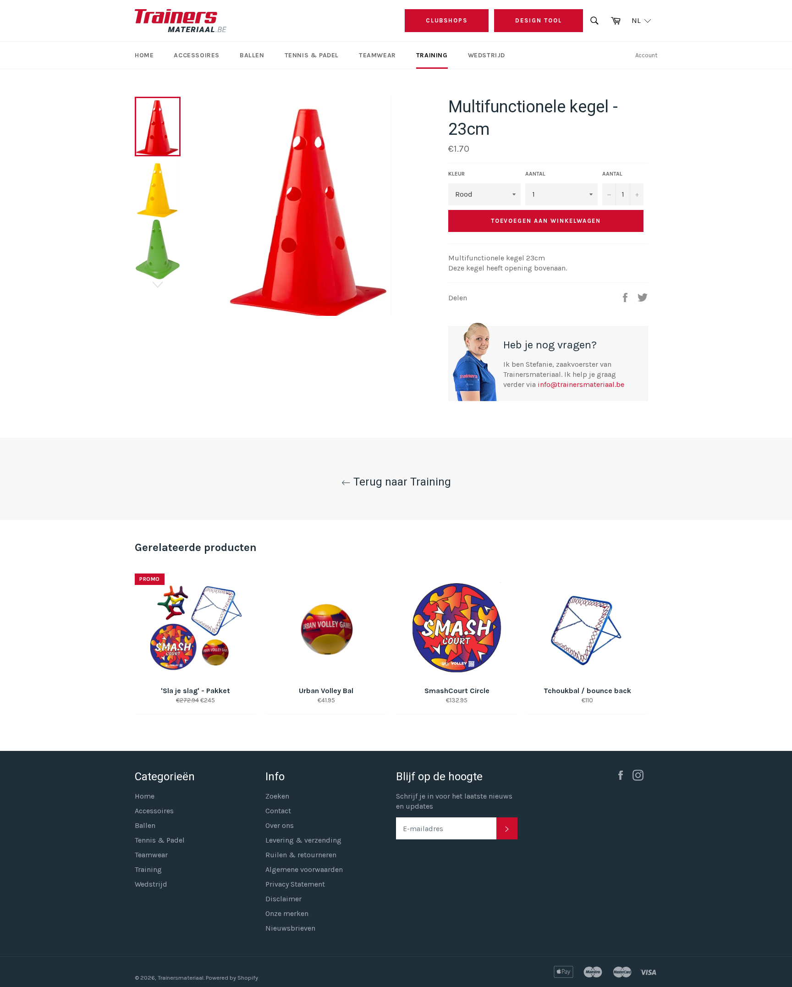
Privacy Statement (295, 884)
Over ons (279, 825)
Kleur (456, 174)
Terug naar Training (401, 481)
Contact (278, 810)
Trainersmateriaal (181, 977)
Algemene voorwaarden (304, 869)
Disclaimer (283, 898)
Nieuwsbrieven (290, 928)
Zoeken (277, 796)
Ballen (252, 55)
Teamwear (377, 55)
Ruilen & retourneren (300, 854)
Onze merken (286, 913)
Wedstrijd (486, 55)
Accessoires (197, 55)
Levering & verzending (303, 840)
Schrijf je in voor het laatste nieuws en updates (454, 801)
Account (646, 55)
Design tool (538, 20)
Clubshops (447, 20)
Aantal (535, 174)
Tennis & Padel (312, 55)
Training (432, 55)
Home (144, 55)
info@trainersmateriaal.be (581, 384)
